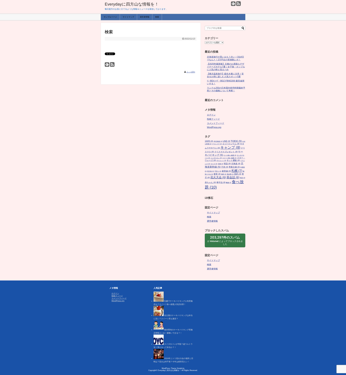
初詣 (227, 164)
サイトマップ (128, 17)
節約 (237, 174)
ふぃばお (191, 72)
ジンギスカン (216, 158)
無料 (223, 174)
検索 (157, 17)
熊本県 (230, 174)
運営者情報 (144, 17)
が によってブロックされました (225, 241)
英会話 (233, 177)
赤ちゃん (210, 182)
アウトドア (217, 144)
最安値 (226, 171)
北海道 (235, 164)
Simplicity (180, 368)
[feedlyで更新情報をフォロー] (233, 4)
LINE (226, 141)
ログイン (211, 115)
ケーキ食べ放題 (230, 155)
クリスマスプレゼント (226, 152)
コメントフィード (215, 123)
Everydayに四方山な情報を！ (132, 4)
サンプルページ (110, 17)
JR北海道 (218, 141)
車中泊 (220, 182)
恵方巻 (210, 171)
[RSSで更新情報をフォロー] (238, 4)
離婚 (228, 182)
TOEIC (236, 141)
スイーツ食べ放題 (229, 158)
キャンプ (230, 147)
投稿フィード (213, 119)
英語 (242, 178)
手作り (217, 171)
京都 (220, 164)
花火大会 (218, 177)
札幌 (236, 170)
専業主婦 (234, 167)
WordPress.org (214, 127)
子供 (224, 167)
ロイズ (214, 164)
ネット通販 (233, 160)
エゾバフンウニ (230, 144)
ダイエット (221, 160)
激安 (217, 174)
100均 (209, 141)
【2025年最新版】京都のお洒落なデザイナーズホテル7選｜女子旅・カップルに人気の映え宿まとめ (226, 67)
